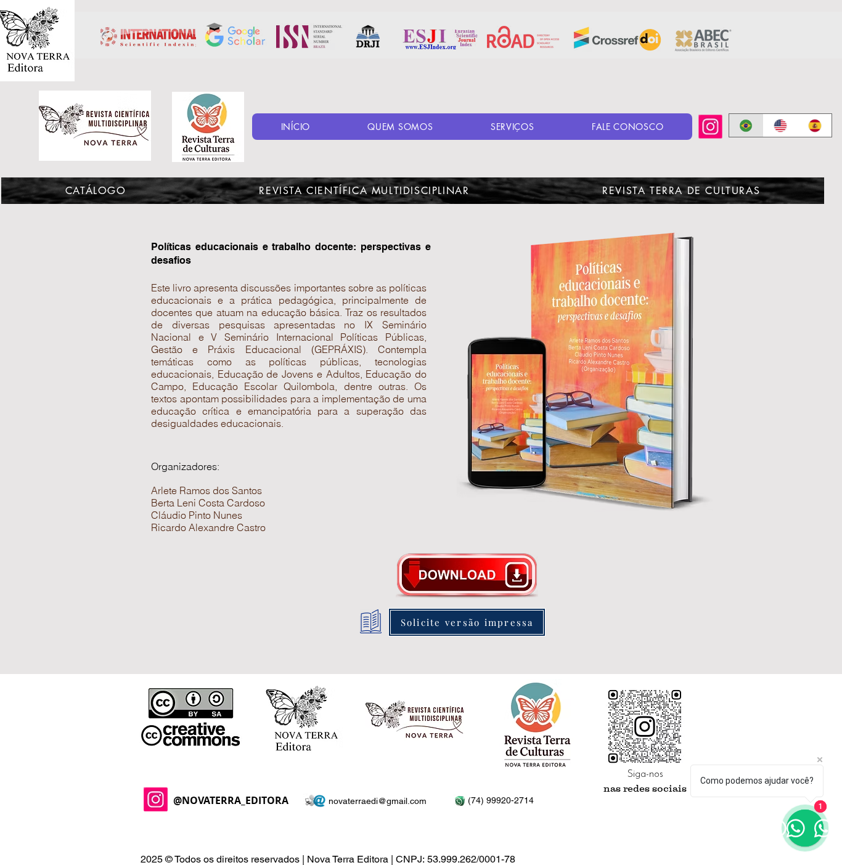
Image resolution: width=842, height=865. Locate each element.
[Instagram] (710, 126)
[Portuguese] (746, 125)
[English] (780, 125)
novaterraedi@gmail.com (378, 801)
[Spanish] (814, 125)
